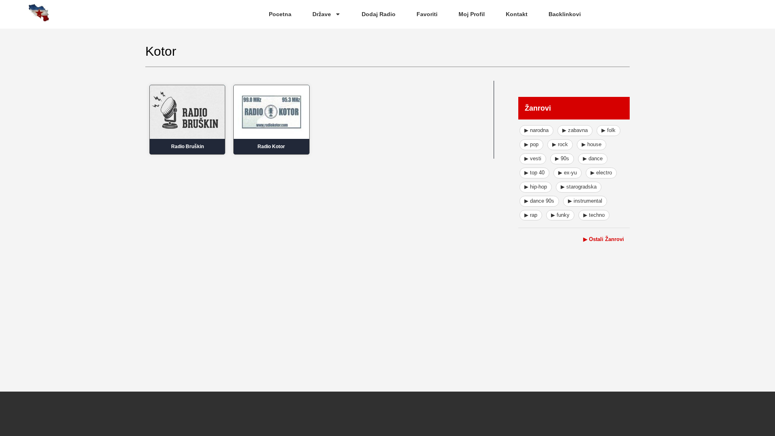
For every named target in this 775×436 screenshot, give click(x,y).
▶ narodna (536, 130)
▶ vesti (532, 158)
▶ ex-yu (567, 173)
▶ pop (531, 144)
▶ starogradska (579, 187)
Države (321, 14)
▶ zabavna (575, 130)
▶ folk (608, 130)
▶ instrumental (585, 201)
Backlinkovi (565, 14)
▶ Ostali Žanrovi (603, 239)
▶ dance (593, 158)
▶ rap (530, 215)
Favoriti (427, 14)
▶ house (591, 144)
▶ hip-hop (535, 187)
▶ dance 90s (539, 201)
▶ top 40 (534, 173)
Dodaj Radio (379, 14)
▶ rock (560, 144)
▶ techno (594, 215)
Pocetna (280, 14)
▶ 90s (562, 158)
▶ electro (601, 173)
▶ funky (560, 215)
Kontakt (517, 14)
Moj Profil (472, 14)
